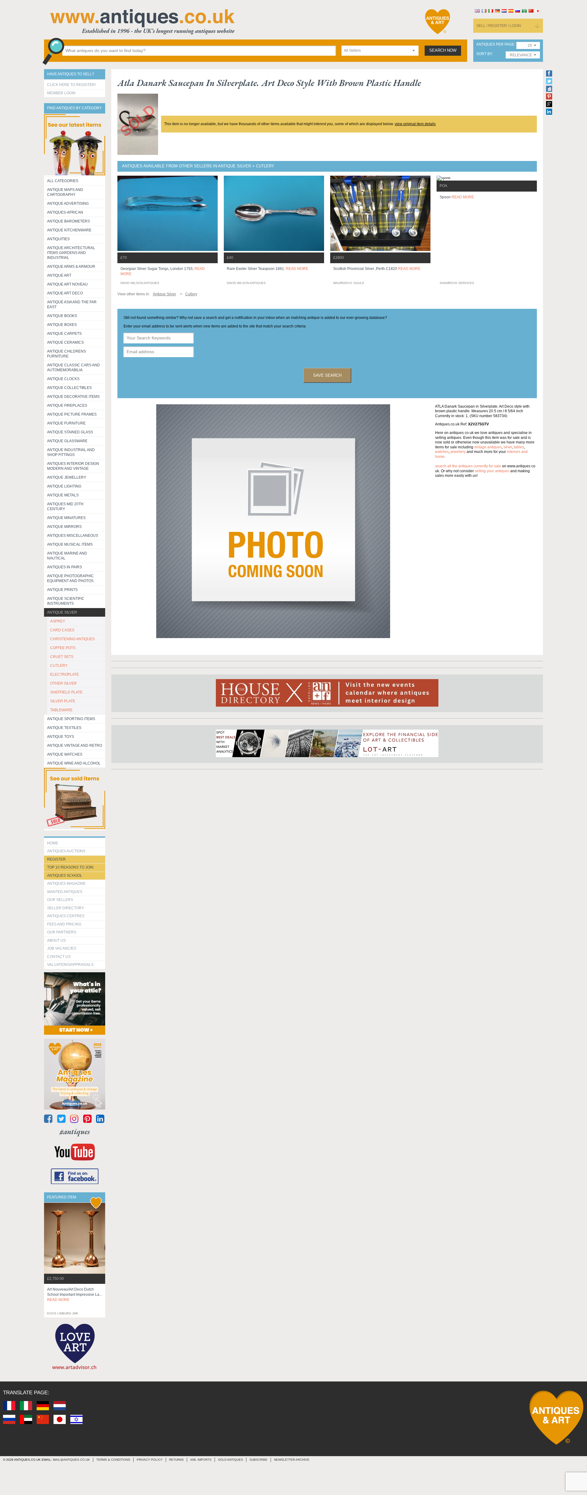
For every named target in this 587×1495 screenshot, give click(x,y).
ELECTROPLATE (64, 674)
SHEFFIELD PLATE (66, 692)
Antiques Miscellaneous (72, 535)
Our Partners (61, 932)
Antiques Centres (65, 916)
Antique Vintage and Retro (74, 745)
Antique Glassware (67, 441)
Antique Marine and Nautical (67, 555)
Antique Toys (60, 736)
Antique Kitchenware (69, 230)
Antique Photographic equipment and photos (70, 578)
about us (56, 940)
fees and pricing (64, 924)
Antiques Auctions (66, 851)
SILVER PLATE (62, 701)
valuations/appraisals (70, 964)
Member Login (61, 93)
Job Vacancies (61, 948)
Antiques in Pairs (64, 567)
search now (442, 50)
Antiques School (64, 875)
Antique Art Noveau (67, 284)
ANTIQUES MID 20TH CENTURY (65, 506)
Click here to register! (71, 85)
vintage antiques (488, 447)
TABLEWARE (61, 710)
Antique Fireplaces (67, 405)
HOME (52, 843)
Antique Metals (63, 495)
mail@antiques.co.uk (71, 1459)
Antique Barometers (68, 221)
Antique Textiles (64, 728)
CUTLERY (59, 665)
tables (519, 447)
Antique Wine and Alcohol (74, 763)
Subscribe (258, 1459)
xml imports (201, 1459)
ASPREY (57, 621)
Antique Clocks (63, 379)
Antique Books (62, 316)
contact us (59, 957)
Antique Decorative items (73, 396)
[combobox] (380, 51)
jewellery (458, 452)
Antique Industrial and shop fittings (71, 452)
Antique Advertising (68, 203)
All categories (62, 181)
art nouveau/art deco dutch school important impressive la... (74, 1294)
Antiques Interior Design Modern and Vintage (73, 466)
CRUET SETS (61, 657)
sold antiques (230, 1459)
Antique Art (59, 275)
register (56, 859)
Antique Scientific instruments (65, 601)
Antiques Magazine (66, 883)
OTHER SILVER (63, 683)
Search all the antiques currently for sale (468, 466)
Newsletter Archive (291, 1459)
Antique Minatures (66, 518)
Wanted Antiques (64, 892)
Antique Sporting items (71, 719)
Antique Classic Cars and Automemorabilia (73, 367)
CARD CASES (62, 630)
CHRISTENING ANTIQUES (72, 639)
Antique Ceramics (65, 342)
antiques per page (495, 45)
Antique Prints (62, 590)
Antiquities (58, 239)
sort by (484, 54)
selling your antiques (492, 471)
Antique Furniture (66, 423)
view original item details (415, 124)
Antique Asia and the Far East (72, 304)
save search (327, 375)
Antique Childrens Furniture (66, 353)
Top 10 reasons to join (70, 867)
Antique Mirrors (64, 527)
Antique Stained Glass (70, 432)
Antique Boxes (62, 325)
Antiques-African (65, 212)
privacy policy (150, 1459)
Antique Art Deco (65, 293)
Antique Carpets (64, 333)
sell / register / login (498, 26)
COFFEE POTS (63, 648)
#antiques (75, 1132)
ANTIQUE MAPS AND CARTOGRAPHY (65, 192)
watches (442, 452)
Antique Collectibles (69, 388)
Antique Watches (64, 754)
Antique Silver (62, 612)
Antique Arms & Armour (71, 266)
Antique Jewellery (66, 477)
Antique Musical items (70, 544)
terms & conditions (113, 1459)
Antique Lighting (64, 486)
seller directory (65, 908)
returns (176, 1459)
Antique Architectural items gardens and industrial (71, 253)
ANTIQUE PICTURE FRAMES (72, 414)
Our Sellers (60, 900)
